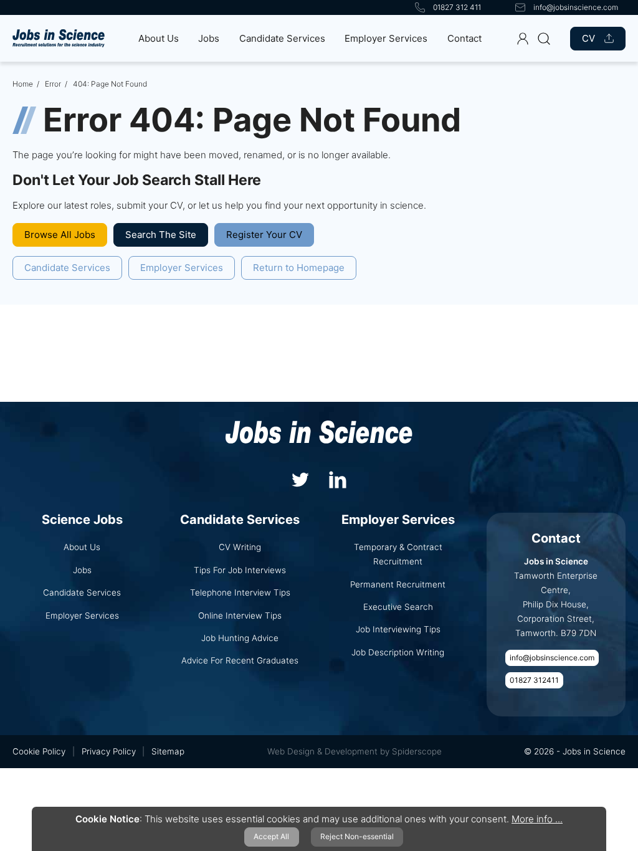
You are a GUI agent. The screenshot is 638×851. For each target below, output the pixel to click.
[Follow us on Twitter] (300, 478)
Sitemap (167, 751)
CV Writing (240, 547)
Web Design (291, 751)
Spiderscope (417, 751)
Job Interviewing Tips (398, 629)
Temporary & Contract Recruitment (398, 554)
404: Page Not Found (110, 83)
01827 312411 (534, 680)
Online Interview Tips (240, 615)
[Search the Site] (543, 38)
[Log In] (522, 38)
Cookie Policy (38, 751)
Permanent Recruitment (397, 584)
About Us (158, 38)
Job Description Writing (397, 652)
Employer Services (386, 38)
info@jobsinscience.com (552, 657)
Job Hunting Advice (240, 638)
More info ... (537, 819)
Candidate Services (282, 38)
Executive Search (398, 607)
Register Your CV (264, 234)
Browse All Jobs (59, 234)
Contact (464, 38)
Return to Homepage (299, 267)
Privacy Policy (109, 751)
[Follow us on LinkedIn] (337, 478)
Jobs (208, 38)
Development (351, 751)
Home (22, 83)
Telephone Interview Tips (240, 592)
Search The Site (160, 234)
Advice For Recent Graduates (239, 660)
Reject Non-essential (357, 836)
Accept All (271, 836)
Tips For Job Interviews (240, 570)
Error (53, 83)
